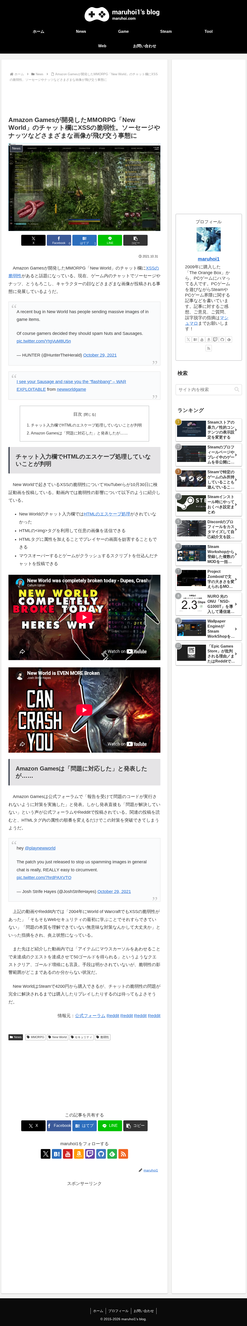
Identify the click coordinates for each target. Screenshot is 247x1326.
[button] (135, 240)
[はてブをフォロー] (57, 1154)
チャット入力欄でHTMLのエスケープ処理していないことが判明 (86, 425)
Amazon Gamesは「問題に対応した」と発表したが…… (79, 433)
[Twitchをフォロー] (90, 1154)
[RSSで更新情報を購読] (123, 1154)
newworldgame (71, 389)
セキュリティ (83, 1037)
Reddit (113, 1015)
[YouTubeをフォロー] (68, 1154)
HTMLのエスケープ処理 (107, 514)
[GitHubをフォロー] (101, 1154)
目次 (77, 414)
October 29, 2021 (100, 355)
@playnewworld (40, 848)
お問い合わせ (144, 1311)
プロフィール (118, 1311)
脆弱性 (104, 1037)
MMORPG (37, 1037)
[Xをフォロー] (45, 1154)
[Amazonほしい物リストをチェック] (79, 1154)
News (17, 1037)
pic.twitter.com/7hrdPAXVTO (44, 877)
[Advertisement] (84, 98)
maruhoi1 (209, 259)
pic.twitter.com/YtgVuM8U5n (44, 341)
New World (59, 1037)
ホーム (98, 1311)
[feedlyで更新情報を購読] (112, 1154)
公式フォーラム (90, 1015)
